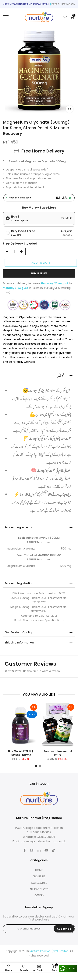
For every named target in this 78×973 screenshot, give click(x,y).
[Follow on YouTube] (46, 850)
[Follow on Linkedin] (39, 850)
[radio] (39, 218)
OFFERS (39, 895)
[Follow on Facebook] (24, 850)
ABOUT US (39, 876)
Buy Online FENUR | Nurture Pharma (20, 753)
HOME (39, 870)
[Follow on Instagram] (32, 850)
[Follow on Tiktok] (53, 850)
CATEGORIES (39, 883)
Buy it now (39, 273)
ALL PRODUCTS (39, 889)
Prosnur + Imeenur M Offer (58, 753)
